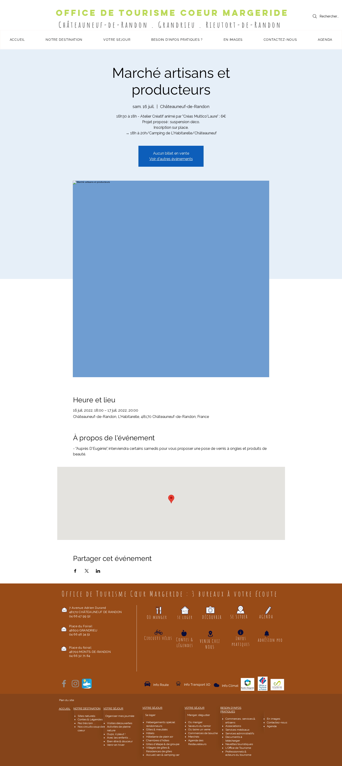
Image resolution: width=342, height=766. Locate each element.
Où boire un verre (199, 729)
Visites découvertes (119, 723)
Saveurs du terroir (199, 726)
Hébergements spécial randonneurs (160, 724)
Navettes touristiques (239, 744)
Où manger (195, 722)
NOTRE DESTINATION (87, 708)
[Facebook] (64, 683)
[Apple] (184, 633)
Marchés (194, 736)
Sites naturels (86, 716)
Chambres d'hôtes (157, 740)
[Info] (241, 632)
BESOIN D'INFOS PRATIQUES (230, 709)
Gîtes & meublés (157, 729)
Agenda (272, 726)
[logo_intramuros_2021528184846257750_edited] (87, 683)
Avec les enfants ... (119, 737)
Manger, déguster (196, 715)
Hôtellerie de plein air (159, 736)
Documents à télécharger (233, 738)
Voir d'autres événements (171, 159)
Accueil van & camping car (162, 754)
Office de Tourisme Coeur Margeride (172, 12)
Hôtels (150, 733)
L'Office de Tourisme (238, 747)
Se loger (150, 715)
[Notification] (267, 633)
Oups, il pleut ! (116, 734)
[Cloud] (178, 684)
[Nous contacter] (64, 610)
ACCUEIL (64, 708)
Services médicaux (237, 729)
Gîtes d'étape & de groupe (162, 744)
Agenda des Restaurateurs (197, 742)
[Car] (147, 684)
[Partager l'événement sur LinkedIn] (98, 571)
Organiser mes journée (119, 716)
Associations (233, 726)
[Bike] (158, 632)
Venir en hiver (115, 744)
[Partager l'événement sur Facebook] (75, 571)
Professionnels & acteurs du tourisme (238, 753)
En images (273, 718)
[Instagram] (75, 683)
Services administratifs (239, 733)
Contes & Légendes (90, 719)
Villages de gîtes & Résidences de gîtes (159, 749)
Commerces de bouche (203, 733)
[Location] (210, 633)
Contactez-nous (277, 722)
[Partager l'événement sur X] (86, 571)
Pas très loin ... (87, 723)
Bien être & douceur (120, 741)
